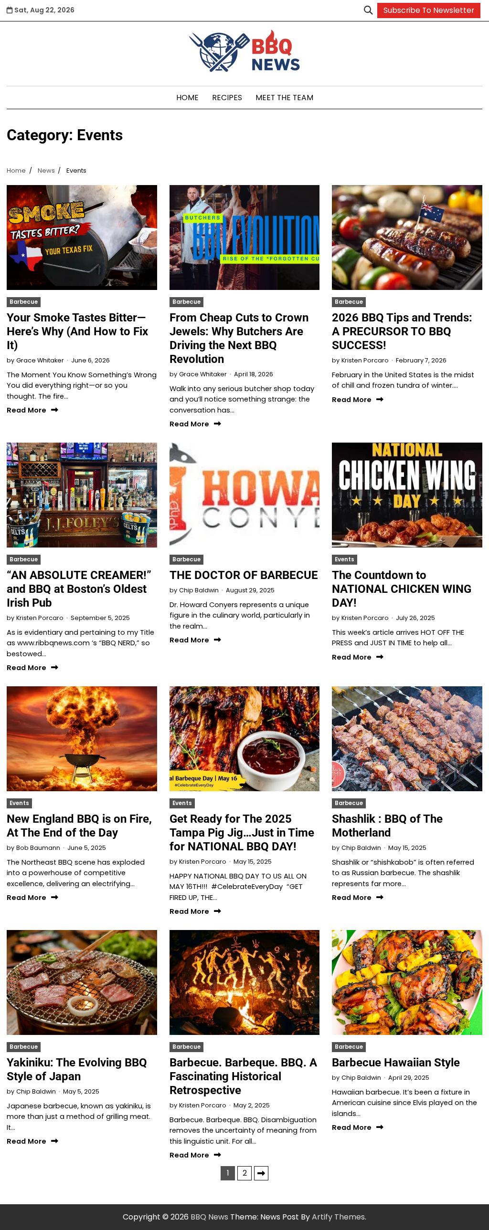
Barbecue (24, 302)
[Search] (368, 10)
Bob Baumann (38, 848)
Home (187, 97)
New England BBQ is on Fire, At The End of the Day (79, 825)
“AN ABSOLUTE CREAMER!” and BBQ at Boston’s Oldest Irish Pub (79, 589)
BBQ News (209, 1216)
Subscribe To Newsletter (428, 10)
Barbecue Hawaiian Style (396, 1062)
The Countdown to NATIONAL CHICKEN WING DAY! (401, 589)
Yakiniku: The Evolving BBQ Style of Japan (77, 1069)
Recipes (227, 97)
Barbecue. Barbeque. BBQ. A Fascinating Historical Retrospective (243, 1076)
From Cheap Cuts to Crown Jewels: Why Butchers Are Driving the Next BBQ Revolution (239, 338)
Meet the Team (284, 97)
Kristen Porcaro (365, 360)
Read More (26, 410)
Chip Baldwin (199, 590)
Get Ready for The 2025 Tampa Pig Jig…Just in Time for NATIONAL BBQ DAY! (242, 832)
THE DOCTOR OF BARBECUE (244, 575)
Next (261, 1173)
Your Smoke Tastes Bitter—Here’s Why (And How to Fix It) (77, 331)
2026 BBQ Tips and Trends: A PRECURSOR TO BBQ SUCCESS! (402, 331)
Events (344, 559)
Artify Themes (338, 1216)
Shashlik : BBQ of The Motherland (387, 825)
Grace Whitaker (40, 360)
